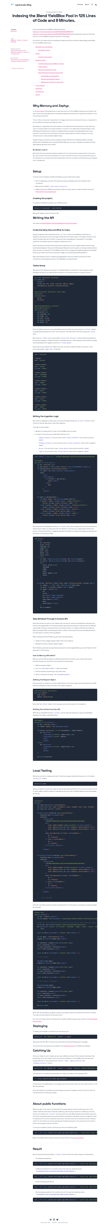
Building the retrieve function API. (52, 82)
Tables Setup (42, 67)
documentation (78, 1138)
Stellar (25, 40)
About (87, 4)
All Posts (80, 4)
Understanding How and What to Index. (51, 64)
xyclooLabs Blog (63, 1222)
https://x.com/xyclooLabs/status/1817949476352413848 (52, 32)
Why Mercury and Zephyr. (44, 47)
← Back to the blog (17, 68)
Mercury (13, 40)
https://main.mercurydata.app (46, 192)
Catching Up (40, 92)
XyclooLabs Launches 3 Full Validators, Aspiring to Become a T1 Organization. (20, 52)
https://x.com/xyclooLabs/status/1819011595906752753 (51, 34)
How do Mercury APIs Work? (50, 76)
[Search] (92, 5)
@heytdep (14, 31)
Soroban (13, 42)
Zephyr (19, 40)
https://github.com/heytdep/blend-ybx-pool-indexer (59, 223)
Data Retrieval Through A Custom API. (50, 73)
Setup (38, 53)
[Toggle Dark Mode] (96, 5)
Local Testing (40, 85)
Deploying (39, 88)
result (67, 36)
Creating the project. (45, 57)
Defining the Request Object (50, 79)
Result (38, 95)
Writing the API (40, 60)
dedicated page (69, 1046)
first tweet (40, 111)
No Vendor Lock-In (44, 50)
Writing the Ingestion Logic (47, 70)
